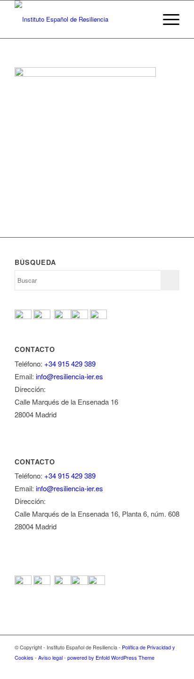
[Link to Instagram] (158, 667)
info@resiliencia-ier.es (69, 376)
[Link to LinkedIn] (172, 667)
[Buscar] (144, 19)
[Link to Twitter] (130, 667)
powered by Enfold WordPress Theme (110, 657)
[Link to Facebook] (116, 667)
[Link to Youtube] (144, 667)
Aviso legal (50, 657)
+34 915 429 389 (70, 363)
